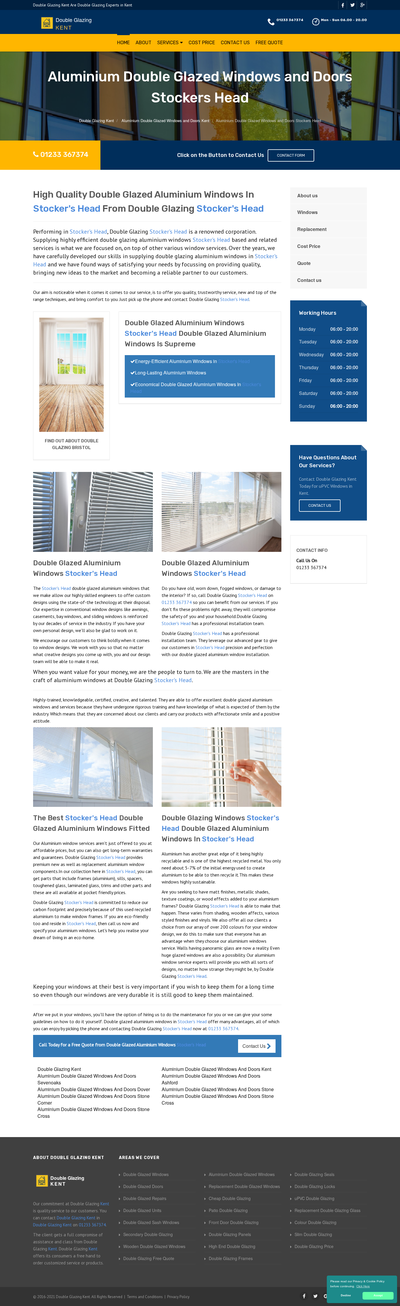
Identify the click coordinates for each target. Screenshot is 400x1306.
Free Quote (269, 42)
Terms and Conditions (145, 1296)
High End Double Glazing (232, 1246)
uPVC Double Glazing (314, 1198)
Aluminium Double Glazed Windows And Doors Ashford (211, 1079)
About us (307, 195)
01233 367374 (289, 20)
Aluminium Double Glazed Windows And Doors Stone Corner (93, 1099)
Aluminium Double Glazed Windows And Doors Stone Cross (218, 1099)
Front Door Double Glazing (234, 1222)
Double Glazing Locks (315, 1186)
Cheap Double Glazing (230, 1198)
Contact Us (235, 42)
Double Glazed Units (142, 1210)
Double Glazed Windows (146, 1174)
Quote (304, 263)
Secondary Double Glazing (148, 1234)
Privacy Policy (178, 1296)
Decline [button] (346, 1295)
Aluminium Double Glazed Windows (242, 1174)
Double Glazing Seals (314, 1174)
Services (168, 42)
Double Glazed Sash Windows (151, 1222)
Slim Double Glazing (313, 1234)
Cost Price (202, 42)
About (143, 42)
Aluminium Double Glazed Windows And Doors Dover (93, 1089)
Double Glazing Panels (230, 1234)
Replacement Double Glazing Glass (327, 1210)
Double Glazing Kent (59, 1069)
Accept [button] (378, 1295)
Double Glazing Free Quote (148, 1258)
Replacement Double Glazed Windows (244, 1186)
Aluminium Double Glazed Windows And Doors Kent (216, 1069)
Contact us (309, 280)
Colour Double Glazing (315, 1222)
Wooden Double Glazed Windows (154, 1246)
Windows (307, 212)
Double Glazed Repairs (144, 1198)
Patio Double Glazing (228, 1210)
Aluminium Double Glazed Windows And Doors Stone (218, 1089)
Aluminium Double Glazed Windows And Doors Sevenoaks (86, 1079)
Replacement (312, 229)
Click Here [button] (363, 1286)
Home (123, 42)
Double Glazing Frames (231, 1258)
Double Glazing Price (314, 1246)
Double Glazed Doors (143, 1186)
